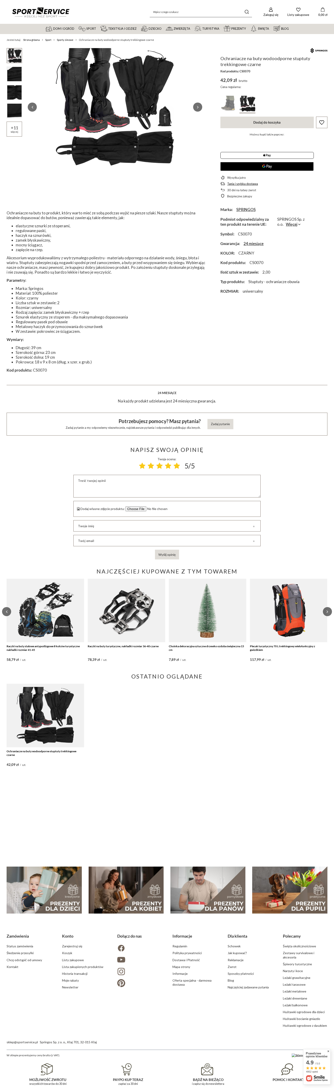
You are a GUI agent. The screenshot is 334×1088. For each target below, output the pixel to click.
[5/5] (177, 465)
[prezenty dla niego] (207, 890)
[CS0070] (247, 104)
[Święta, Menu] (271, 28)
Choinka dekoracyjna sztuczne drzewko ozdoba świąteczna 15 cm (206, 648)
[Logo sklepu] (41, 12)
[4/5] (168, 465)
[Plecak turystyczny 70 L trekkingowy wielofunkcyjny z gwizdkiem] (288, 610)
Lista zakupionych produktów (82, 967)
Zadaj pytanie (220, 424)
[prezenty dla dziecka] (44, 890)
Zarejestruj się (72, 946)
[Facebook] (139, 948)
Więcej (291, 224)
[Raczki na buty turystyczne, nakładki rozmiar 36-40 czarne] (126, 610)
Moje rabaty (70, 980)
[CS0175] (228, 104)
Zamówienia (18, 936)
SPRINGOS (246, 209)
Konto (67, 936)
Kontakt (12, 967)
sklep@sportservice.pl (22, 1042)
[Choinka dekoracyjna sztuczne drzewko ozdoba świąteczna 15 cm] (207, 610)
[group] (115, 107)
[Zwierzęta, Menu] (192, 28)
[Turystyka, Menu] (221, 28)
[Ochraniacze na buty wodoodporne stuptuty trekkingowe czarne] (45, 715)
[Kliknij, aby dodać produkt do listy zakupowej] (321, 122)
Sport (48, 39)
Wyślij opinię (167, 554)
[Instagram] (139, 972)
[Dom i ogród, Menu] (76, 28)
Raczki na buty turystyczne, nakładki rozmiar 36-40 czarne (123, 646)
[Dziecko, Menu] (163, 28)
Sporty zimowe (65, 39)
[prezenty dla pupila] (289, 890)
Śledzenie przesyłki (20, 953)
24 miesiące (254, 243)
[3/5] (159, 465)
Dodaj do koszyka (267, 122)
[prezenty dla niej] (126, 890)
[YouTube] (139, 960)
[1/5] (142, 465)
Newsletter (70, 987)
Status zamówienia (20, 946)
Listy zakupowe (73, 960)
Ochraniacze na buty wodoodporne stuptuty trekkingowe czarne (41, 753)
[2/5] (151, 465)
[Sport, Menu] (98, 28)
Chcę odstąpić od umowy (24, 960)
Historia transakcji (74, 973)
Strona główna (31, 39)
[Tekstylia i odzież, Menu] (138, 28)
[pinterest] (139, 983)
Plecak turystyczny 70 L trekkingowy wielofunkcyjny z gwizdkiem (282, 648)
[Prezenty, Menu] (248, 28)
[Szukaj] (247, 12)
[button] (32, 107)
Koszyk (67, 953)
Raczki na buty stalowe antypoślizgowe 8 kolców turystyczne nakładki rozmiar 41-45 (43, 648)
